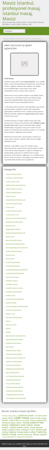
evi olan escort (41, 416)
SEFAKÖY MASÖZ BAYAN (14, 362)
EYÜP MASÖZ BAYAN (13, 262)
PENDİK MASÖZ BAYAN (13, 343)
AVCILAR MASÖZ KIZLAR (14, 204)
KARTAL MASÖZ (11, 303)
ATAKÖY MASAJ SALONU (14, 189)
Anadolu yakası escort (13, 182)
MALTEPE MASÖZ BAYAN (14, 317)
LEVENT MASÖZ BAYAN (13, 310)
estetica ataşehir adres (38, 420)
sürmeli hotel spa (24, 434)
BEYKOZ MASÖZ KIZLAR (14, 240)
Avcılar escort (10, 207)
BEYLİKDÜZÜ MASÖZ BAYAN (15, 244)
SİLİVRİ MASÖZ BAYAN (13, 365)
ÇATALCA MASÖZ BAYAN (14, 251)
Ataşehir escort (10, 196)
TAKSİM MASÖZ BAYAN (13, 380)
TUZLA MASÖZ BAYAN (13, 384)
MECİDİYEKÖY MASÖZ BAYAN (15, 336)
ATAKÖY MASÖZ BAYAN (13, 193)
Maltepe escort (10, 314)
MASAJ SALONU (11, 325)
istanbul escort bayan (12, 277)
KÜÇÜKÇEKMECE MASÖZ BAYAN (17, 306)
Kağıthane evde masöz (21, 425)
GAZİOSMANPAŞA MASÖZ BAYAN (16, 270)
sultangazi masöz (28, 430)
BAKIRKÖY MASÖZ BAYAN (14, 222)
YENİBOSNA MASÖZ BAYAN (15, 395)
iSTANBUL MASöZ (12, 284)
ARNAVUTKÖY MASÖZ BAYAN (15, 185)
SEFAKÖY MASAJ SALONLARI (15, 358)
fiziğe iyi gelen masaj (11, 430)
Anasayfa (5, 38)
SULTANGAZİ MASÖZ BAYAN (15, 376)
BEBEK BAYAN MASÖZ (13, 229)
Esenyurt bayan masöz (12, 423)
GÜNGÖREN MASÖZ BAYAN (15, 273)
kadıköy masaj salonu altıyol (22, 432)
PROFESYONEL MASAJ (13, 351)
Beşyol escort (10, 237)
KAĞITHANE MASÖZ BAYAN (15, 299)
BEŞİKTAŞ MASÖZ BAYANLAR (15, 233)
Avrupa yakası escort (12, 215)
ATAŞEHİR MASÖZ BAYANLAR (15, 200)
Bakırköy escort (10, 226)
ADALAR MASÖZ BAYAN (14, 174)
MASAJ (8, 321)
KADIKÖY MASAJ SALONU (14, 288)
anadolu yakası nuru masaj (19, 420)
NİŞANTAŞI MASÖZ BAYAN (14, 339)
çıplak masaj (21, 417)
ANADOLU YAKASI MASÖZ (14, 178)
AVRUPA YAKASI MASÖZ (14, 211)
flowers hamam (40, 434)
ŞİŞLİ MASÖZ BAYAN (12, 373)
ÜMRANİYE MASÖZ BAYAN (14, 387)
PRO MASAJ (10, 347)
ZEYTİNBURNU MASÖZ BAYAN (16, 398)
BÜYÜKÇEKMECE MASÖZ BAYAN (17, 248)
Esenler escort (10, 255)
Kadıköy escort (10, 295)
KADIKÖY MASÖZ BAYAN (14, 292)
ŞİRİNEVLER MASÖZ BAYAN (15, 369)
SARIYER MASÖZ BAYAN (14, 354)
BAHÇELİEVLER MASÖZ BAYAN (16, 218)
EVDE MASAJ (10, 259)
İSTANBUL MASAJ (12, 281)
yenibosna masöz (26, 415)
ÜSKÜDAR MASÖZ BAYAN (14, 391)
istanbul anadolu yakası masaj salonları (26, 427)
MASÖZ (8, 328)
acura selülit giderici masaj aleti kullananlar (17, 437)
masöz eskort (7, 418)
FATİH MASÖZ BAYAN (13, 266)
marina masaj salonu (9, 416)
